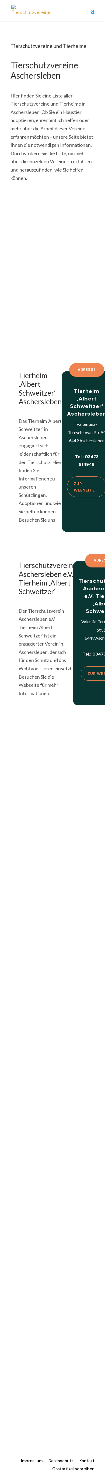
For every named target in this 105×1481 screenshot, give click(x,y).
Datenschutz (61, 1461)
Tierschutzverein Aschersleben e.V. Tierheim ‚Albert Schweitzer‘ (46, 578)
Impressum (32, 1461)
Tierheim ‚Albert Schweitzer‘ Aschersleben (40, 388)
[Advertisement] (52, 259)
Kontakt (86, 1461)
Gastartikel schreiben (73, 1469)
